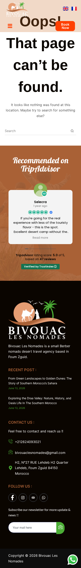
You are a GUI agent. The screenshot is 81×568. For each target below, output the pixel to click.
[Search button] (72, 131)
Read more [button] (40, 238)
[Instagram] (23, 497)
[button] (10, 26)
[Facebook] (12, 497)
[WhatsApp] (43, 497)
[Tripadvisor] (33, 497)
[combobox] (36, 131)
